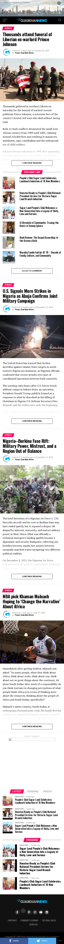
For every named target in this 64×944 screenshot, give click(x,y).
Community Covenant (30, 920)
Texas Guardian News (24, 53)
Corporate (12, 920)
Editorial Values (49, 920)
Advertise (33, 924)
